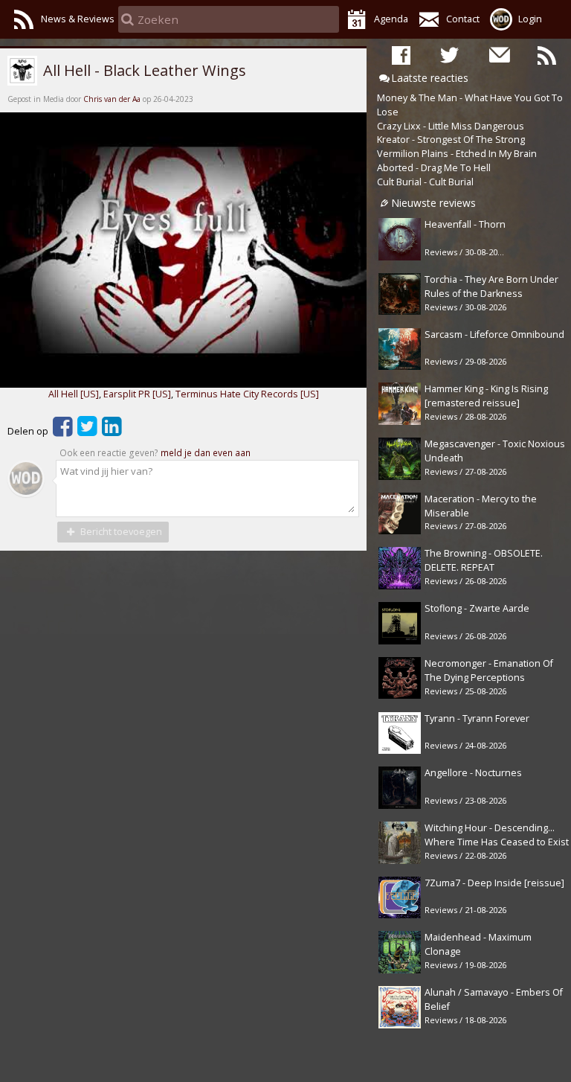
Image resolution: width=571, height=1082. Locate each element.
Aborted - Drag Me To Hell (434, 167)
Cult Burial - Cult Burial (425, 182)
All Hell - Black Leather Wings (142, 70)
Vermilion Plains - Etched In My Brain (457, 153)
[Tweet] (87, 431)
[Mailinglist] (498, 54)
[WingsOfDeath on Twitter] (449, 54)
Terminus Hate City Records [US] (247, 394)
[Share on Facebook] (63, 431)
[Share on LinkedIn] (112, 431)
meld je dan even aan (206, 452)
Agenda (391, 19)
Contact (463, 19)
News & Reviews (77, 19)
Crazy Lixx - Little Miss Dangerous (450, 126)
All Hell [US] (73, 394)
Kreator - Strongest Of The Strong (451, 139)
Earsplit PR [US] (137, 394)
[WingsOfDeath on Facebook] (401, 54)
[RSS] (547, 54)
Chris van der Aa (112, 99)
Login (530, 19)
